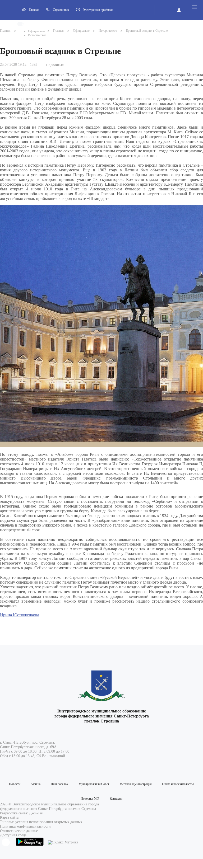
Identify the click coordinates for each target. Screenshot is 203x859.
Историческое (37, 35)
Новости (14, 784)
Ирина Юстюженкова (19, 615)
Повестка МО (90, 798)
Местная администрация (135, 784)
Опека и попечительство (178, 784)
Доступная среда (13, 835)
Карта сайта (9, 817)
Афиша (35, 784)
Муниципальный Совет (94, 784)
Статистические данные (19, 831)
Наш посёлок (59, 784)
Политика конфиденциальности (25, 826)
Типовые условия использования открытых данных (41, 822)
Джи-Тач (36, 813)
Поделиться (55, 65)
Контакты (116, 798)
